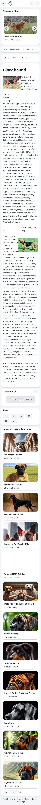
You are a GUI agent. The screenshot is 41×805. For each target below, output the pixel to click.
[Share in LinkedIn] (6, 421)
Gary (15, 607)
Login (10, 399)
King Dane (9, 723)
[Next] (34, 28)
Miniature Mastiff (13, 484)
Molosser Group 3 (13, 36)
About (5, 799)
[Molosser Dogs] (10, 3)
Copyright (21, 801)
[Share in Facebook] (6, 416)
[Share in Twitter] (14, 416)
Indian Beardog (11, 663)
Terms (12, 799)
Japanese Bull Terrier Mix (16, 544)
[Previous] (6, 28)
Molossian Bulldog (13, 454)
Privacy (35, 799)
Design (28, 799)
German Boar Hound (14, 752)
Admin (17, 40)
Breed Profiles (14, 49)
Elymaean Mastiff (13, 782)
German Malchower (14, 514)
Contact (20, 799)
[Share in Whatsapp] (14, 421)
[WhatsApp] (21, 416)
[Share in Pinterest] (29, 416)
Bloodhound (27, 49)
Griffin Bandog (11, 633)
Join (18, 399)
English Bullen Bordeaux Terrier (19, 693)
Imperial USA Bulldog (14, 574)
